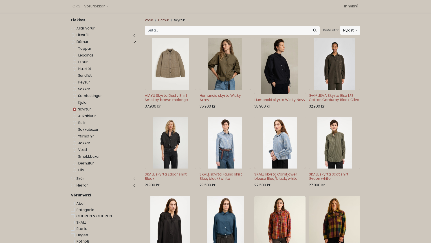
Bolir (82, 122)
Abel (80, 203)
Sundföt (85, 75)
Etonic (81, 228)
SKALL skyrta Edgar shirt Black (166, 176)
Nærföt (84, 68)
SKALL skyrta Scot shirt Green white (329, 176)
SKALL (81, 222)
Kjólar (83, 102)
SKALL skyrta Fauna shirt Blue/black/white (221, 176)
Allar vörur (85, 28)
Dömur (82, 41)
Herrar (82, 185)
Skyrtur (84, 109)
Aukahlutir (87, 116)
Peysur (84, 82)
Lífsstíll (82, 35)
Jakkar (84, 143)
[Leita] (315, 30)
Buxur (83, 62)
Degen (82, 235)
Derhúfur (86, 163)
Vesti (82, 149)
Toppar (84, 48)
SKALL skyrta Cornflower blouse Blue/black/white (275, 176)
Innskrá (351, 6)
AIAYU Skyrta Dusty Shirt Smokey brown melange (166, 97)
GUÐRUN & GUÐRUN (94, 216)
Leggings (85, 55)
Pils (81, 170)
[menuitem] (76, 6)
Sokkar (84, 89)
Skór (80, 178)
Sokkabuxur (88, 129)
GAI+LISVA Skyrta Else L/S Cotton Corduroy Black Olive (334, 97)
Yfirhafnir (86, 136)
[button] (350, 30)
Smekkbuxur (89, 156)
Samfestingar (90, 95)
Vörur (149, 20)
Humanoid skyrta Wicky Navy (279, 99)
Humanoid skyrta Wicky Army (220, 97)
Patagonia (85, 209)
